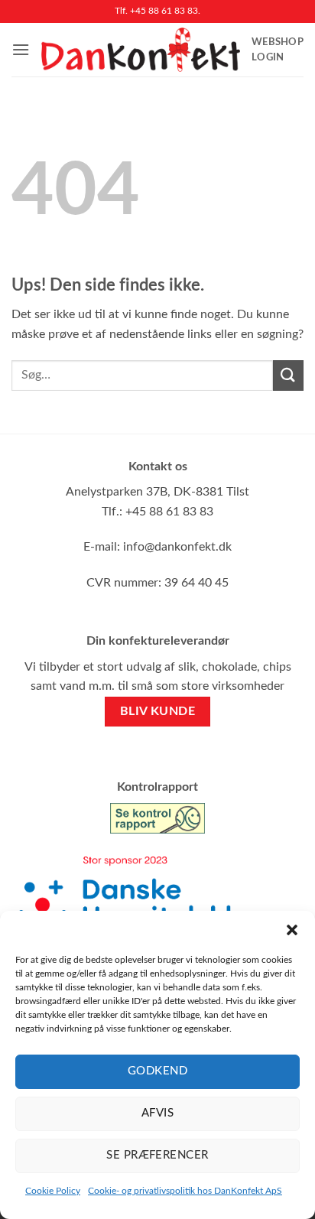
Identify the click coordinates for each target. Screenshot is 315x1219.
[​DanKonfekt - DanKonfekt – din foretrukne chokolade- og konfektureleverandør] (140, 50)
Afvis (157, 1113)
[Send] (288, 375)
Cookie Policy (52, 1190)
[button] (292, 930)
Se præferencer (157, 1155)
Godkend (157, 1071)
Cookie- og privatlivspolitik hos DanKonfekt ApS (185, 1190)
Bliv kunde (158, 711)
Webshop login (278, 49)
